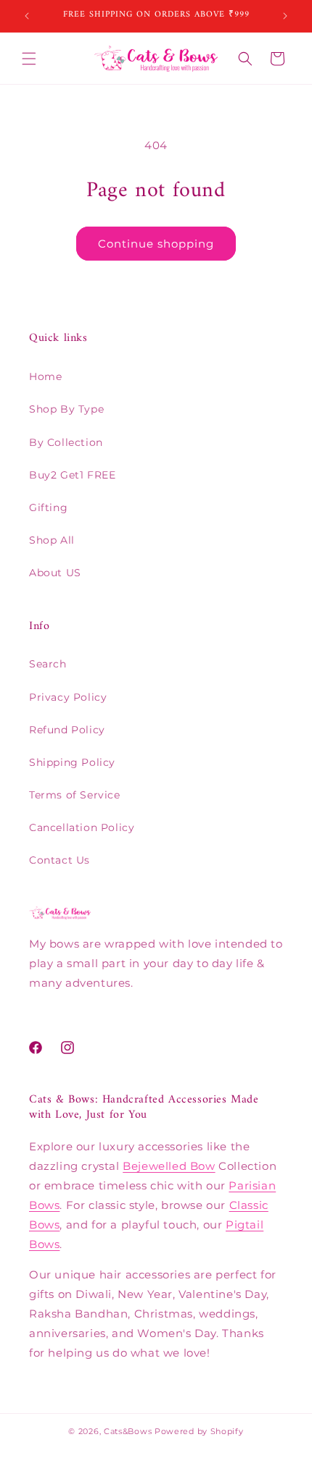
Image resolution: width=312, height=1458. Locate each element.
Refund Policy (67, 729)
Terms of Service (74, 794)
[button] (29, 59)
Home (45, 376)
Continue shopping (156, 243)
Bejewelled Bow (169, 1166)
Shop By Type (66, 409)
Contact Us (59, 860)
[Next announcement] (285, 16)
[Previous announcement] (27, 16)
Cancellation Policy (81, 827)
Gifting (48, 507)
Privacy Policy (68, 697)
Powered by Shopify (199, 1431)
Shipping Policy (72, 762)
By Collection (66, 442)
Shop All (52, 540)
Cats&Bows (128, 1431)
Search (48, 663)
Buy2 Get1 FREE (72, 474)
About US (55, 572)
